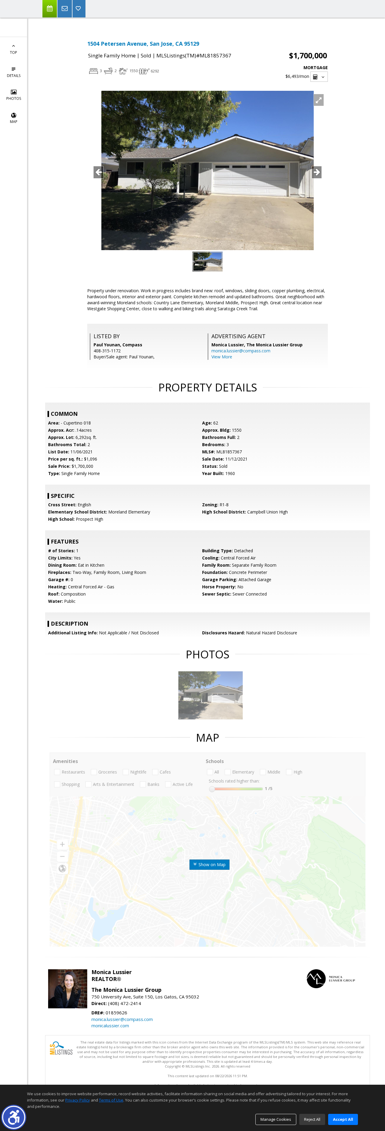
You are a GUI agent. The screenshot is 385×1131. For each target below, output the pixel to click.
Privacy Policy (77, 1100)
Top (13, 52)
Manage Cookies (275, 1119)
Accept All (343, 1119)
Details (13, 75)
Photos (13, 98)
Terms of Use (111, 1100)
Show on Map (211, 864)
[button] (13, 1117)
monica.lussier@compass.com (240, 351)
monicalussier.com (110, 1025)
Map (13, 121)
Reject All (312, 1119)
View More (221, 357)
